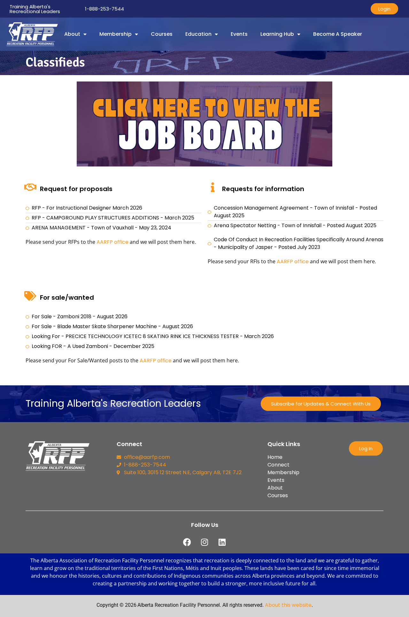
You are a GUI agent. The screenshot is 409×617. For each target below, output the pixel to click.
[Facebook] (187, 542)
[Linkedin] (222, 542)
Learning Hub (277, 34)
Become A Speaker (337, 34)
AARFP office (112, 242)
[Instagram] (204, 542)
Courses (162, 34)
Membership (115, 34)
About (72, 34)
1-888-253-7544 (104, 8)
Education (198, 34)
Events (239, 34)
